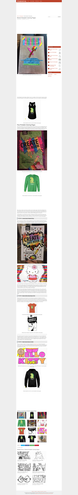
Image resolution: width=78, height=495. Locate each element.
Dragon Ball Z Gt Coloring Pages (22, 460)
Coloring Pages (32, 1)
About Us (45, 491)
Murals (41, 1)
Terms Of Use (42, 491)
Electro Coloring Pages (53, 52)
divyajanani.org (21, 1)
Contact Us (35, 491)
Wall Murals (37, 1)
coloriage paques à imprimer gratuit (43, 493)
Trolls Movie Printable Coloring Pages (37, 460)
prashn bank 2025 (50, 493)
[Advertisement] (39, 9)
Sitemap (33, 491)
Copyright (38, 491)
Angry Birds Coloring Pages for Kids (22, 483)
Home (28, 1)
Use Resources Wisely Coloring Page (37, 483)
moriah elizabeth (20, 447)
